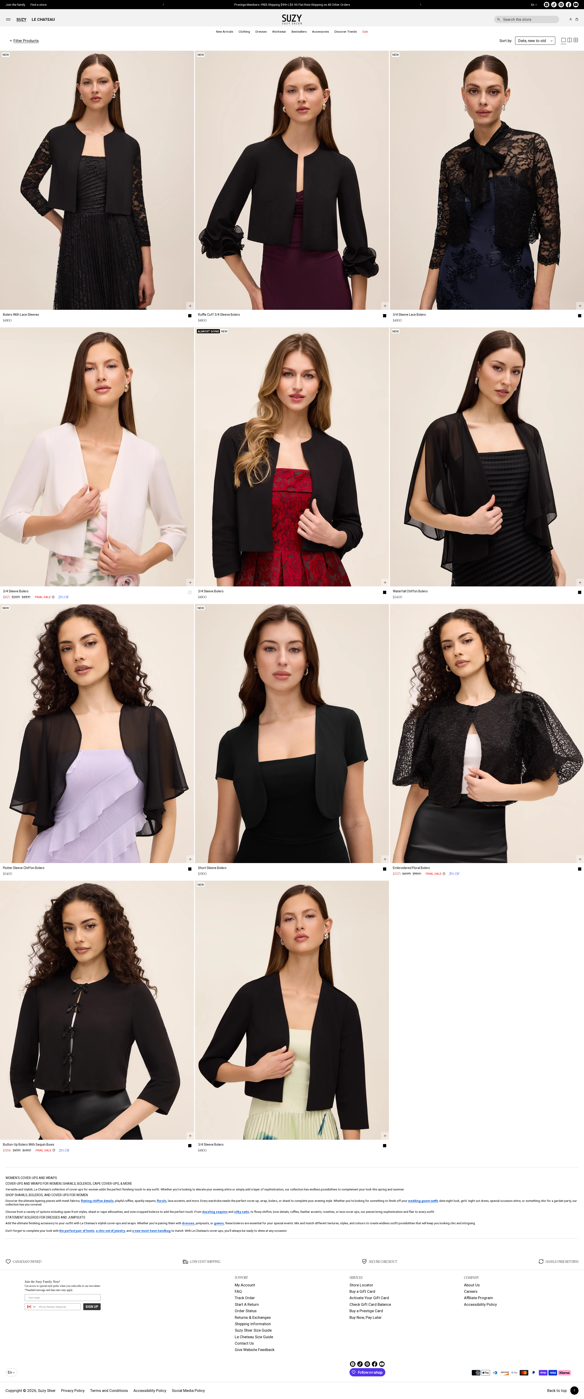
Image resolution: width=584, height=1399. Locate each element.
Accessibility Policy (480, 1304)
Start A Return (247, 1304)
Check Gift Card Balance (370, 1304)
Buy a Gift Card (362, 1291)
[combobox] (526, 19)
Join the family (15, 4)
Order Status (246, 1311)
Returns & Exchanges (253, 1317)
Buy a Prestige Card (366, 1311)
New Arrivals (224, 31)
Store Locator (361, 1285)
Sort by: (505, 40)
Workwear (279, 31)
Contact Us (244, 1343)
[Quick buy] (190, 306)
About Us (472, 1285)
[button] (526, 19)
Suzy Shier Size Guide (253, 1330)
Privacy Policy (73, 1390)
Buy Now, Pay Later (365, 1317)
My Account (245, 1285)
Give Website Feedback (254, 1349)
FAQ (238, 1291)
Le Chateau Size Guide (254, 1337)
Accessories (320, 31)
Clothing (244, 31)
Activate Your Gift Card (369, 1298)
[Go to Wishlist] (564, 20)
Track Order (245, 1298)
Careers (470, 1291)
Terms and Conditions (109, 1390)
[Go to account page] (571, 19)
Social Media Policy (188, 1390)
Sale (365, 31)
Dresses (261, 31)
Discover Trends (345, 31)
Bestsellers (299, 31)
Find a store (39, 4)
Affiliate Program (478, 1298)
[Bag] (576, 19)
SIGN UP (92, 1307)
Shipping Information (253, 1324)
